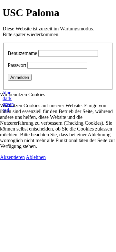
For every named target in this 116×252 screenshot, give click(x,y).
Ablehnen (36, 157)
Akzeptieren (12, 157)
